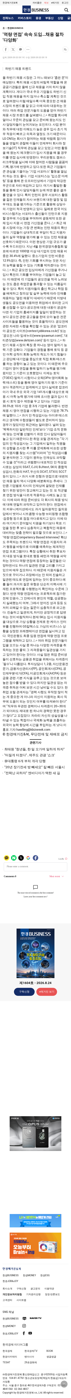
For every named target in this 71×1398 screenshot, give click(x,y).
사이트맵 (21, 1300)
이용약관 (49, 1288)
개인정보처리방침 (12, 1294)
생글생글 (51, 1356)
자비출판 (37, 2)
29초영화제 (30, 1362)
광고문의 (35, 1288)
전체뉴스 (8, 18)
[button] (65, 3)
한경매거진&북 (10, 2)
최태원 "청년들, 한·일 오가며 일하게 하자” (34, 749)
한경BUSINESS (15, 28)
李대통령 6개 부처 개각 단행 (25, 761)
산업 (60, 18)
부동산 (49, 18)
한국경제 (7, 1351)
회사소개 (7, 1288)
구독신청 (24, 991)
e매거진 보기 (46, 991)
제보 (46, 2)
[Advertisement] (35, 1058)
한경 (11, 1275)
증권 (38, 18)
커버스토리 (25, 18)
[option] (35, 1133)
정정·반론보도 (52, 1294)
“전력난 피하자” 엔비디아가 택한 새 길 (32, 773)
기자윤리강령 (33, 1294)
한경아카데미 (10, 1356)
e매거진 (55, 2)
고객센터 (7, 1300)
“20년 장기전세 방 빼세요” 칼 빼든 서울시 (34, 767)
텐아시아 (29, 1356)
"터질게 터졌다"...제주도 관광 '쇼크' (29, 755)
